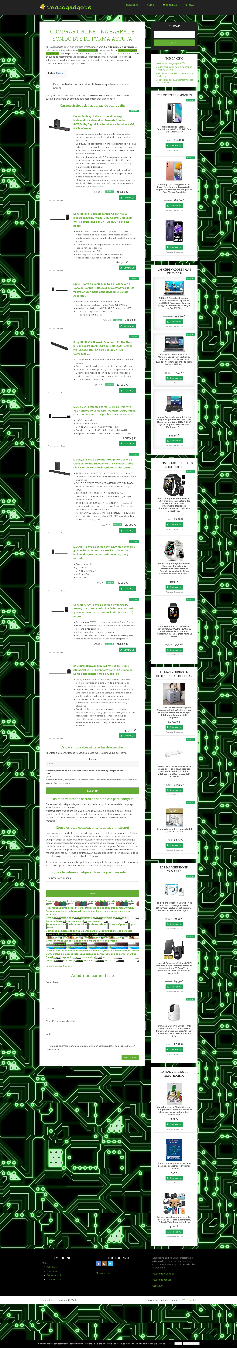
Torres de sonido (54, 1279)
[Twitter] (110, 1263)
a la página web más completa (114, 53)
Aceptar (178, 1344)
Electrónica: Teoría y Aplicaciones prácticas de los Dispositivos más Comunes (174, 1165)
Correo (92, 759)
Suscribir (92, 790)
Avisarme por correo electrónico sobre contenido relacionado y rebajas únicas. (84, 771)
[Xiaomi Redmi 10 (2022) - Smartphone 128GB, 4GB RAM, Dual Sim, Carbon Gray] (174, 113)
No (49, 776)
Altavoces (51, 1271)
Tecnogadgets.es (48, 1300)
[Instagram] (104, 1263)
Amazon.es (170, 1261)
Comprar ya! (128, 198)
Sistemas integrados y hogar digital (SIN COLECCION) (174, 830)
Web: (48, 1034)
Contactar (157, 1286)
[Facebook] (98, 1263)
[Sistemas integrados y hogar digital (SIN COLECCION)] (174, 816)
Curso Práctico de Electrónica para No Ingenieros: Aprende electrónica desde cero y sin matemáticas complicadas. (174, 1111)
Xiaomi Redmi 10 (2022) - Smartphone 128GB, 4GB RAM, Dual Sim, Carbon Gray (174, 129)
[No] (233, 1344)
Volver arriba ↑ (190, 1300)
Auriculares (52, 1267)
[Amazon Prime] (132, 192)
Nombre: (50, 1008)
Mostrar (60, 73)
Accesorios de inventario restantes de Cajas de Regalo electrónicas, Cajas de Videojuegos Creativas (174, 1219)
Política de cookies (161, 1279)
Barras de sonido (55, 1275)
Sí (49, 774)
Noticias (189, 5)
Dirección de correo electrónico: (62, 1021)
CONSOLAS (132, 5)
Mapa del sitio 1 (104, 1273)
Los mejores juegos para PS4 (170, 63)
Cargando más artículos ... (59, 966)
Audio (45, 1263)
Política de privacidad (163, 1273)
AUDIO (150, 5)
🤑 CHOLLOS (170, 5)
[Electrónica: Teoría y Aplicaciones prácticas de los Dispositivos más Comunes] (174, 1150)
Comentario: (52, 982)
